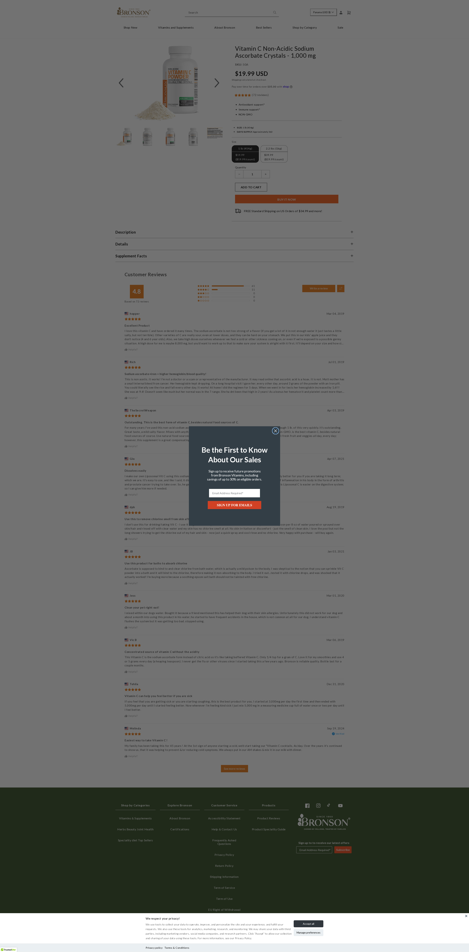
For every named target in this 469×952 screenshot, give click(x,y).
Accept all (308, 923)
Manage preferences (308, 932)
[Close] (466, 916)
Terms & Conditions (176, 947)
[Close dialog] (275, 431)
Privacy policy (154, 947)
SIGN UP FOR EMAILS (234, 505)
